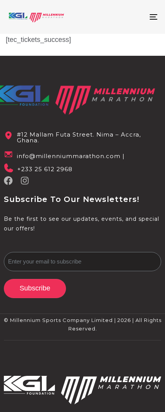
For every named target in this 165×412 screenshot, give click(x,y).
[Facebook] (8, 180)
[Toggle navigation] (132, 17)
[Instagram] (24, 180)
